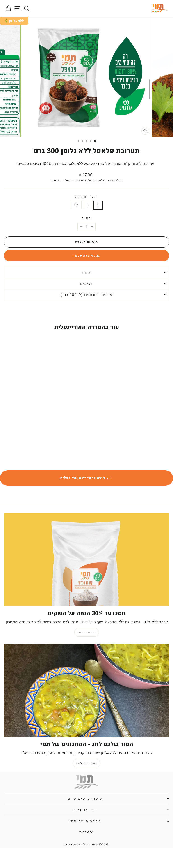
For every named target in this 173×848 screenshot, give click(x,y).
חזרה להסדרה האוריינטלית (83, 478)
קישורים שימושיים (85, 798)
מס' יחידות (86, 196)
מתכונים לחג (86, 763)
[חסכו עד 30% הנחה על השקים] (86, 559)
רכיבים (86, 283)
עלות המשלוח (95, 180)
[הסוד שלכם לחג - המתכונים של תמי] (86, 690)
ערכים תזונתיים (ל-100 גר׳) (86, 294)
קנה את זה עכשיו (86, 255)
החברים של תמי (85, 821)
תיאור (86, 272)
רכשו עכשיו (87, 632)
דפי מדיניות (85, 810)
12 (76, 205)
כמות (86, 218)
